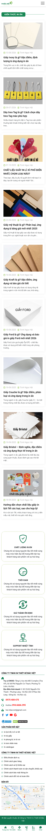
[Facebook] (2, 715)
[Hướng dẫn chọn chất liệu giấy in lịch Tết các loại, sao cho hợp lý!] (23, 483)
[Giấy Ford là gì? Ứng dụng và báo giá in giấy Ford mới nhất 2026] (23, 313)
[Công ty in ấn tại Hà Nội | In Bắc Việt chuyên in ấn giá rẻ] (7, 3)
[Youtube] (11, 715)
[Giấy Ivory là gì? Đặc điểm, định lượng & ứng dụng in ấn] (23, 36)
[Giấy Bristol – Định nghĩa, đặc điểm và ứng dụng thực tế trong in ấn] (23, 425)
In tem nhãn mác (11, 743)
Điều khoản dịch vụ (11, 757)
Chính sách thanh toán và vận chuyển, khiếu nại (23, 769)
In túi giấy (8, 736)
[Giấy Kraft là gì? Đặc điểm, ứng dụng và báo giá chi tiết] (23, 258)
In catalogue (9, 747)
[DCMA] (20, 721)
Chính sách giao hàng (12, 761)
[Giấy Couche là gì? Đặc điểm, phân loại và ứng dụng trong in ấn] (23, 370)
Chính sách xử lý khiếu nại (14, 765)
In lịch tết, (8, 732)
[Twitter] (7, 715)
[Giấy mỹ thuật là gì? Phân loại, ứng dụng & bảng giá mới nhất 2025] (23, 203)
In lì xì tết (16, 732)
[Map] (23, 797)
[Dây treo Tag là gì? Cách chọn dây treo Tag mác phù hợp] (23, 90)
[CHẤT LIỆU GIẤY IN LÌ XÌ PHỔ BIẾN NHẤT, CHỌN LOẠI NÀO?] (23, 148)
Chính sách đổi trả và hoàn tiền (16, 776)
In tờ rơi (17, 739)
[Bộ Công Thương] (6, 721)
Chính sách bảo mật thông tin (16, 772)
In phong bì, (9, 739)
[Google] (15, 715)
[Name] (43, 3)
